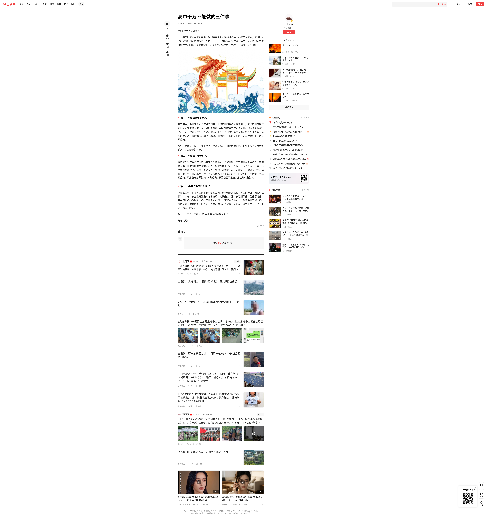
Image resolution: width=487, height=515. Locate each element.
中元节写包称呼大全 (291, 45)
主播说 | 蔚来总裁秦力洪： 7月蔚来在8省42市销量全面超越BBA (209, 355)
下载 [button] (481, 503)
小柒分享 (225, 504)
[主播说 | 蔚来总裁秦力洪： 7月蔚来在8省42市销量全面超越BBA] (254, 359)
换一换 (306, 117)
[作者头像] (289, 18)
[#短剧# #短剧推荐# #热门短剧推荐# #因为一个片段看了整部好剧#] (199, 482)
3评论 (190, 294)
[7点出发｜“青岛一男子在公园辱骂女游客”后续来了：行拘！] (254, 307)
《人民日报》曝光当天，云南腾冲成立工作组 (203, 452)
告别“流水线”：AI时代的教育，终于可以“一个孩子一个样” (295, 71)
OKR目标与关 (245, 513)
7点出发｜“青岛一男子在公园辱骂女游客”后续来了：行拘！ (208, 303)
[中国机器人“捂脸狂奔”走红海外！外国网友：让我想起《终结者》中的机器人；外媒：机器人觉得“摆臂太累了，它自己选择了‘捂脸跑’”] (254, 379)
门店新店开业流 (224, 510)
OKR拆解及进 (210, 513)
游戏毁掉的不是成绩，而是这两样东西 (295, 95)
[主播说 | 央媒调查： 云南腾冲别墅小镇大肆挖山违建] (254, 287)
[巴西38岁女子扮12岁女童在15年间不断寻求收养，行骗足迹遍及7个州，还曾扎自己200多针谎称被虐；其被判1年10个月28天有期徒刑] (254, 399)
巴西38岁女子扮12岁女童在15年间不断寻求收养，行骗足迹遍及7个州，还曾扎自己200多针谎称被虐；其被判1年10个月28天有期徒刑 (209, 397)
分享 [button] (167, 55)
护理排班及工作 (237, 510)
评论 (192, 444)
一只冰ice (198, 23)
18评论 (195, 504)
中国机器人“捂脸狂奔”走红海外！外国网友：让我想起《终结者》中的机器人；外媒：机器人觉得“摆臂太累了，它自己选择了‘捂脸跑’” (208, 377)
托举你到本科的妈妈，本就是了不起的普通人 (295, 83)
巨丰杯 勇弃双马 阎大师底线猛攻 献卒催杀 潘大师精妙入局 (295, 221)
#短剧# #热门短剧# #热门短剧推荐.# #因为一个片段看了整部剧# (242, 498)
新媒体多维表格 (196, 510)
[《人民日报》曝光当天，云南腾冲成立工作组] (254, 457)
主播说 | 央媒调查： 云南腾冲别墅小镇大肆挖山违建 (207, 281)
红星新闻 (181, 406)
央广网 (180, 314)
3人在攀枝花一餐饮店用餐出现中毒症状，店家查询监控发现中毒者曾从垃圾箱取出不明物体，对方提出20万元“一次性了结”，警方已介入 (220, 323)
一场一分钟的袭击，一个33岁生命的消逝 (295, 59)
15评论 (190, 464)
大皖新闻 (181, 386)
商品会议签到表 (197, 513)
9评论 (190, 406)
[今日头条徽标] (9, 4)
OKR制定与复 (233, 513)
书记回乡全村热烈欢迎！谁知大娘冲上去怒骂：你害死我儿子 (295, 209)
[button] (21, 4)
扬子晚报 (181, 346)
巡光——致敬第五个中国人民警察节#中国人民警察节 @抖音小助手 (295, 246)
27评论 (234, 504)
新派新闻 (181, 464)
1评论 (188, 314)
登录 (480, 4)
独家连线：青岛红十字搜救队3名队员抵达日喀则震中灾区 (295, 234)
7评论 (190, 386)
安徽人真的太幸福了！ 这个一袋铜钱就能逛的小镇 (294, 197)
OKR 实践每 (221, 513)
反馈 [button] (481, 496)
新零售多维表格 (210, 510)
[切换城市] (39, 4)
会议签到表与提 (251, 510)
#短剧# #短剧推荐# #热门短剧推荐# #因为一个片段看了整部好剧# (198, 498)
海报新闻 (181, 294)
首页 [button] (481, 487)
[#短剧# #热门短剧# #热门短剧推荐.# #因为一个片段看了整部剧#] (243, 482)
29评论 (190, 346)
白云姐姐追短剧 (184, 504)
